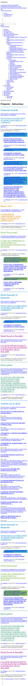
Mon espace (9, 88)
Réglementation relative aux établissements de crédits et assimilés (18, 48)
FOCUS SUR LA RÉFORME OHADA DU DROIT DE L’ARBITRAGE (13, 283)
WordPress (23, 678)
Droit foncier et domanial (15, 65)
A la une (6, 29)
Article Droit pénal (22, 199)
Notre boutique (7, 85)
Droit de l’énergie (14, 68)
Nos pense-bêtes (7, 31)
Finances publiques (14, 73)
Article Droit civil (19, 223)
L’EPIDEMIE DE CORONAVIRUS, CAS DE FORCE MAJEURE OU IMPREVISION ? (11, 217)
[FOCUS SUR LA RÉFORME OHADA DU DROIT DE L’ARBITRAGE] (15, 279)
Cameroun (9, 58)
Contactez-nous (7, 15)
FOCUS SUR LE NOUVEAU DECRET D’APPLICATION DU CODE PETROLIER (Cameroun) (14, 140)
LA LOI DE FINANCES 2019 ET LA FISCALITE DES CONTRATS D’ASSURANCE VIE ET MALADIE (15, 168)
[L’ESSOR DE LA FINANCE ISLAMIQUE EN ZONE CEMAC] (15, 150)
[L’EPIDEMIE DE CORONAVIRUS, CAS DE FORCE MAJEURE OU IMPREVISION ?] (14, 211)
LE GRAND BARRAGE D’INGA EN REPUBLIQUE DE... (12, 481)
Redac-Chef (5, 125)
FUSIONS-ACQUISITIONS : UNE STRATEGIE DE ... (11, 502)
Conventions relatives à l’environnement (16, 57)
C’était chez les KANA (6, 10)
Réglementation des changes (16, 50)
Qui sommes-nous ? (8, 14)
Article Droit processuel (21, 250)
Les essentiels (13, 60)
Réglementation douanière (16, 77)
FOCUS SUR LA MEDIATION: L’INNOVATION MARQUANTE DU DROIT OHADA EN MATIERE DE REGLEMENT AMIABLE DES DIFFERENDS (15, 268)
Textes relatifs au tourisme (16, 74)
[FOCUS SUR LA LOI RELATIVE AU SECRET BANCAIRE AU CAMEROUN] (14, 115)
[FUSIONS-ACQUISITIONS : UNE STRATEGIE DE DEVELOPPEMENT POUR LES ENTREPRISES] (14, 499)
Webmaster (8, 173)
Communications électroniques (17, 76)
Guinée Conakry (10, 81)
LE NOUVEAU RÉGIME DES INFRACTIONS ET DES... (10, 469)
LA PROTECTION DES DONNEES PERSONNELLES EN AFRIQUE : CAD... (11, 6)
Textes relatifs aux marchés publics (18, 72)
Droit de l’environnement (15, 66)
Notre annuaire (7, 93)
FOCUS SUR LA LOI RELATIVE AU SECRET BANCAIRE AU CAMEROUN (13, 120)
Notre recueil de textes (9, 35)
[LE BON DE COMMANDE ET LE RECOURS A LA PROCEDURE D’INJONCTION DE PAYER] (14, 237)
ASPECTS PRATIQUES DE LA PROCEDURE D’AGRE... (11, 517)
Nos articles (6, 30)
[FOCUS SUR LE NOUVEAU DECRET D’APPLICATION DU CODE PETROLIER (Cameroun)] (15, 136)
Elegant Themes (9, 678)
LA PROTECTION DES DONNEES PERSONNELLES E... (12, 492)
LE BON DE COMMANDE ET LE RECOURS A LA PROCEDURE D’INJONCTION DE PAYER (13, 244)
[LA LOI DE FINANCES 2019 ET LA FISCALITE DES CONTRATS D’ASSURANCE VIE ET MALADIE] (15, 164)
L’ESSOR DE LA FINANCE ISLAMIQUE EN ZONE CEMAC (14, 154)
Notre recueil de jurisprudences (11, 34)
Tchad (8, 83)
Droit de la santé (13, 79)
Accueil (5, 13)
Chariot (8, 89)
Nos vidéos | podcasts (9, 33)
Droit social (12, 64)
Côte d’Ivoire (10, 80)
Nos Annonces (7, 92)
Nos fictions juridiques (9, 91)
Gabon (8, 84)
